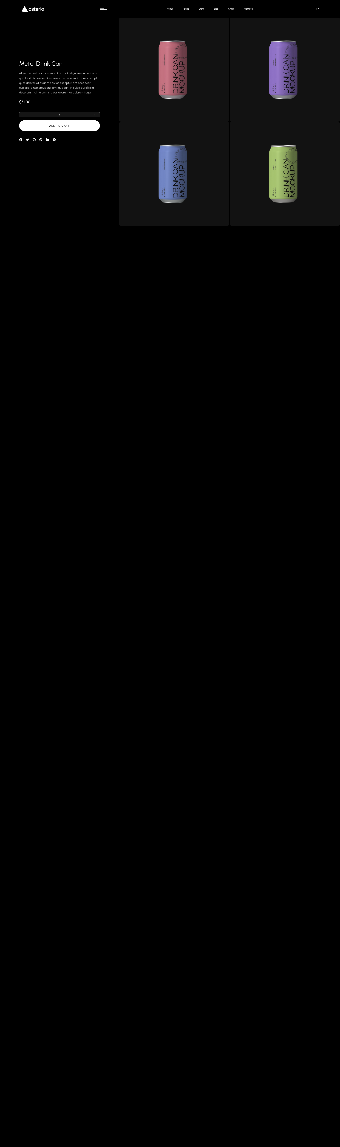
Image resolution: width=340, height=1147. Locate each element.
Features (248, 8)
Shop (231, 8)
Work (201, 8)
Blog (216, 8)
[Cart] (315, 8)
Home (170, 8)
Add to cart (59, 125)
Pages (186, 8)
